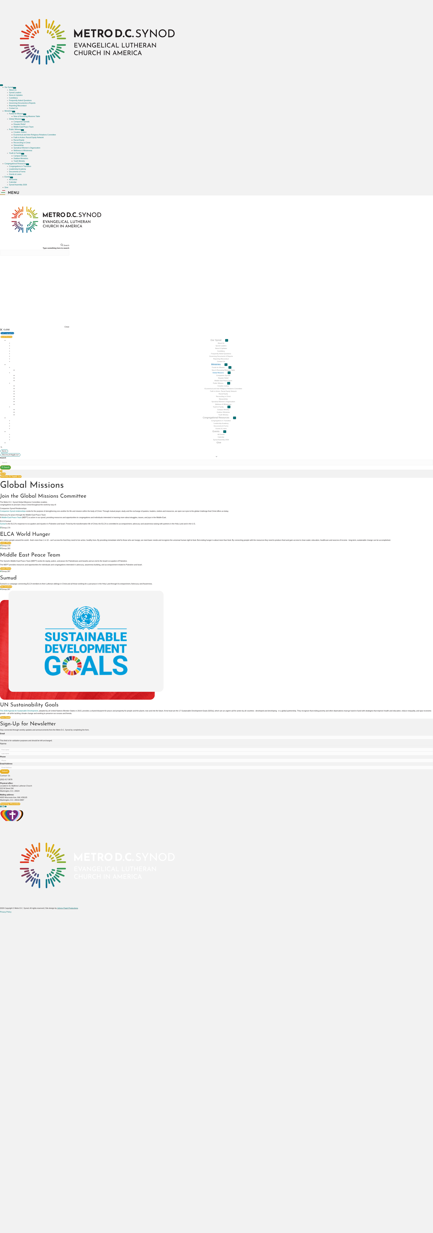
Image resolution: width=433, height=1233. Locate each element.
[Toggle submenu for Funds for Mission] (24, 114)
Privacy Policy (5, 912)
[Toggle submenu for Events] (11, 177)
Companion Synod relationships (13, 511)
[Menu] (1, 85)
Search (3, 458)
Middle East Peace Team (12, 517)
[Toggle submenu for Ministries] (13, 111)
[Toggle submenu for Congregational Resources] (27, 164)
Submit (5, 771)
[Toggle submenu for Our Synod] (14, 88)
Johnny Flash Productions (67, 908)
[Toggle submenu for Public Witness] (22, 130)
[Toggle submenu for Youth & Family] (22, 154)
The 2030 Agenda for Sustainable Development (19, 711)
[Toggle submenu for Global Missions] (23, 119)
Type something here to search (56, 248)
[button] (1, 447)
